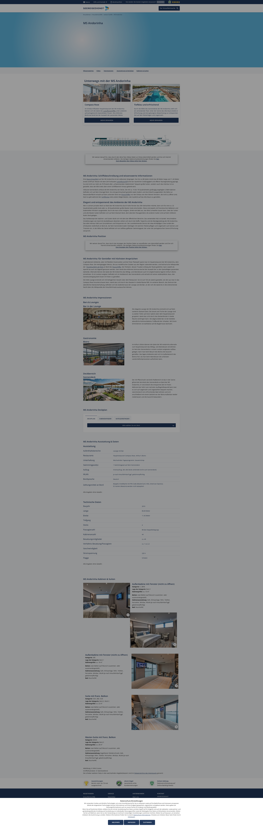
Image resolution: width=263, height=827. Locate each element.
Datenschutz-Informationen (142, 815)
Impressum (131, 817)
